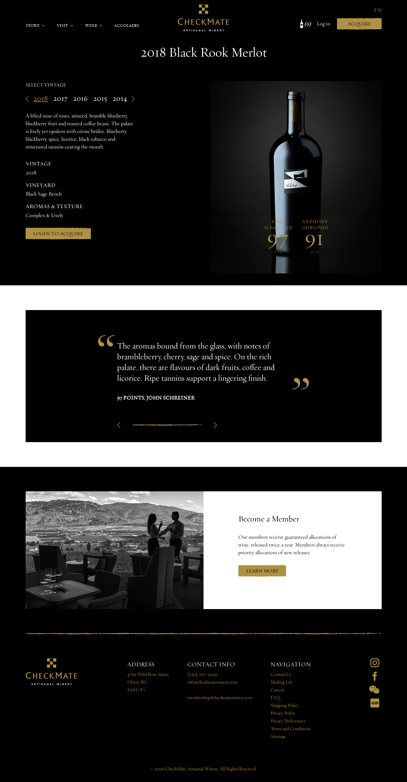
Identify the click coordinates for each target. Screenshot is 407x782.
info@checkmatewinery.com (212, 682)
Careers (277, 690)
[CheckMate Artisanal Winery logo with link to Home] (203, 17)
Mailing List (281, 682)
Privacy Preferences (288, 721)
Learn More (262, 571)
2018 (40, 98)
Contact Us (281, 674)
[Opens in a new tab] (374, 662)
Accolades (126, 25)
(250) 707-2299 (202, 674)
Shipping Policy (285, 705)
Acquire (359, 24)
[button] (118, 425)
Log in (323, 23)
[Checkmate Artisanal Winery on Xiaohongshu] (374, 703)
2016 (80, 98)
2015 (100, 98)
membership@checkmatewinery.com (219, 698)
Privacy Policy (283, 713)
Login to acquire (58, 233)
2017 (60, 98)
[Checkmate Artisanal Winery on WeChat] (374, 689)
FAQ (275, 698)
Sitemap (278, 736)
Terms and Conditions (290, 729)
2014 (120, 98)
